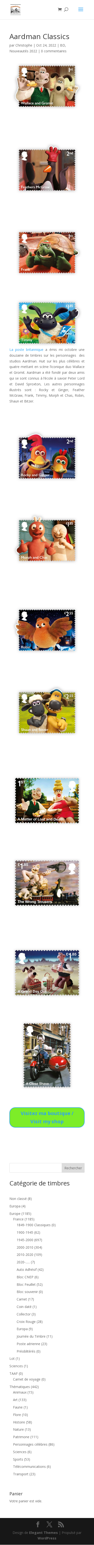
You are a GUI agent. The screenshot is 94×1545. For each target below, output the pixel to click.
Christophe (23, 45)
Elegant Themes (43, 1532)
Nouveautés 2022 (23, 51)
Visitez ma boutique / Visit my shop (47, 1117)
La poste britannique (26, 349)
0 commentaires (54, 51)
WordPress (47, 1538)
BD (62, 45)
